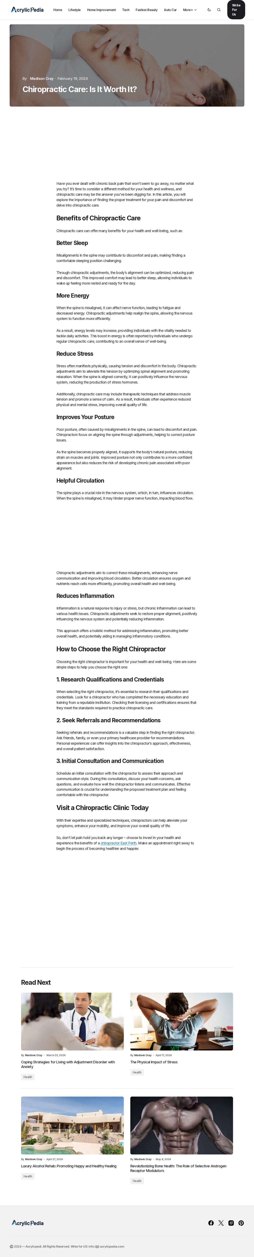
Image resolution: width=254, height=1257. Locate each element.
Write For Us (236, 9)
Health (27, 1077)
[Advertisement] (127, 146)
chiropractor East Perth (119, 843)
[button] (209, 10)
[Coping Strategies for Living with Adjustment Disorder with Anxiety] (72, 1021)
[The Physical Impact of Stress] (181, 1021)
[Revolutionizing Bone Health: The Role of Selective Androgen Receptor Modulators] (181, 1125)
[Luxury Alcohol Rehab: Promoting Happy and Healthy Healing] (72, 1125)
